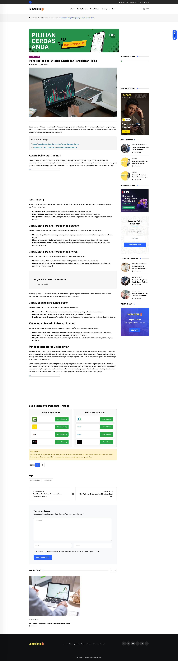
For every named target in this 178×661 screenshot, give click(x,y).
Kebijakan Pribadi (99, 644)
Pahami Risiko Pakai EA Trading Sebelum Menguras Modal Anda (54, 147)
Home (72, 9)
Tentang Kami (74, 644)
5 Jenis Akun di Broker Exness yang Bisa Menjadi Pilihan (140, 163)
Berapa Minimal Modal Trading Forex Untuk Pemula (139, 296)
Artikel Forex (33, 619)
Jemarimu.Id (97, 657)
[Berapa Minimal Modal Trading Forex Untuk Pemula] (125, 294)
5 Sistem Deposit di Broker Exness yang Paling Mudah (139, 177)
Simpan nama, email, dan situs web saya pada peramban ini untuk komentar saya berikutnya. (68, 551)
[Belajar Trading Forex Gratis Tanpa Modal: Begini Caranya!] (125, 281)
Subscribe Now (135, 245)
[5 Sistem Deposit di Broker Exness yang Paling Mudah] (125, 175)
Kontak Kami (85, 644)
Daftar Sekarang (62, 419)
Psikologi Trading (35, 480)
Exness (134, 158)
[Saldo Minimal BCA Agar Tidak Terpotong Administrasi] (125, 148)
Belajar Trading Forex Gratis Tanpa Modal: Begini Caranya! (139, 282)
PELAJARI (135, 330)
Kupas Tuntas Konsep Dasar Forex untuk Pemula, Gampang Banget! (55, 144)
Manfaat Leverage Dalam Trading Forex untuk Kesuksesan (49, 623)
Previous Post (40, 491)
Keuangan (105, 9)
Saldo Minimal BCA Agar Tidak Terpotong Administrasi (140, 149)
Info (113, 9)
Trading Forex (81, 9)
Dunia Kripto (94, 9)
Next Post (107, 491)
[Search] (144, 9)
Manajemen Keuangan (139, 145)
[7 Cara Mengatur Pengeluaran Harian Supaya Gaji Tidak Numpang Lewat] (125, 267)
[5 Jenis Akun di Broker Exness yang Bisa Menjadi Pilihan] (125, 162)
